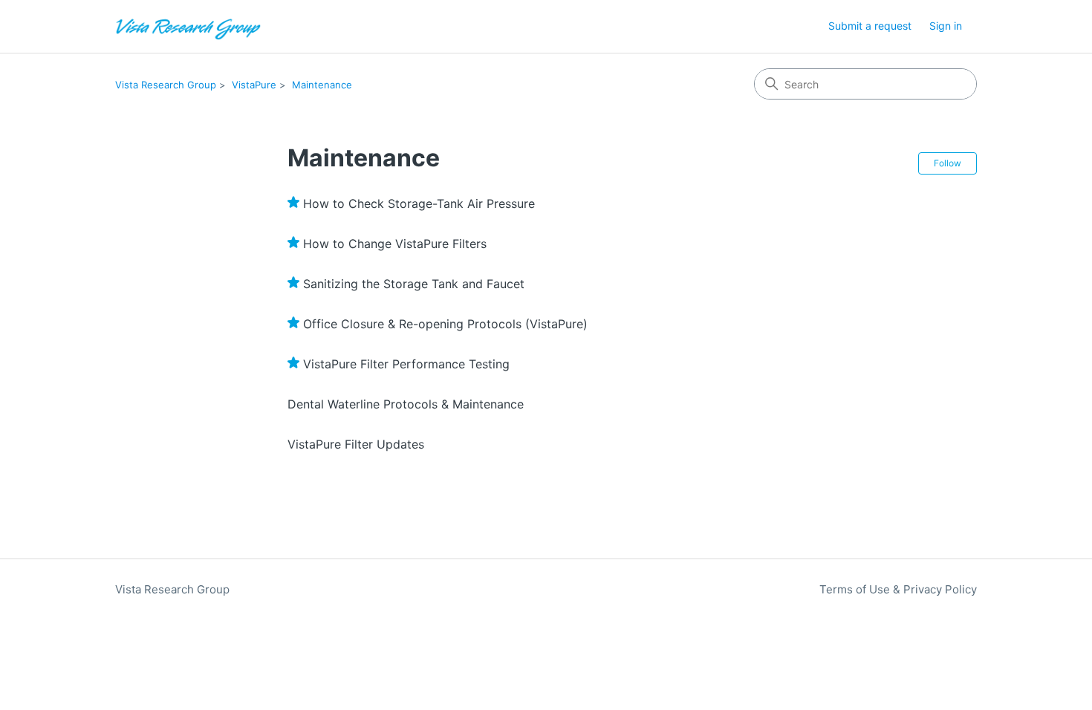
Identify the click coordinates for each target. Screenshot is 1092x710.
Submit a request (869, 25)
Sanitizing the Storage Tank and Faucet (413, 283)
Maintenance (322, 85)
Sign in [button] (945, 25)
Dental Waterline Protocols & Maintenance (405, 404)
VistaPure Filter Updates (355, 444)
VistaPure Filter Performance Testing (406, 363)
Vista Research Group (165, 85)
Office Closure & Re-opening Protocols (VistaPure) (445, 323)
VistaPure (254, 85)
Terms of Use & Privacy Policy (898, 589)
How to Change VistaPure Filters (395, 243)
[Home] (188, 26)
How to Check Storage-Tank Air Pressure (419, 203)
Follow (947, 163)
